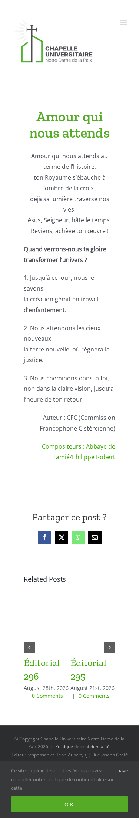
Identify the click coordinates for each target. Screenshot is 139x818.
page (122, 770)
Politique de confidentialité (82, 746)
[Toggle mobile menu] (124, 22)
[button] (29, 647)
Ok (69, 804)
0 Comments (47, 695)
